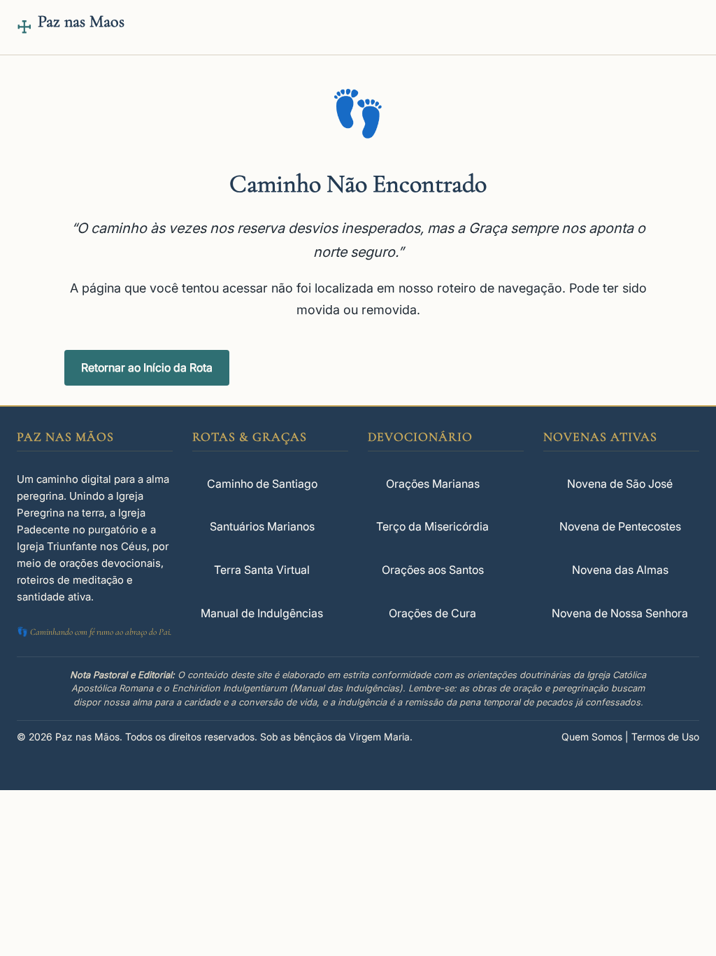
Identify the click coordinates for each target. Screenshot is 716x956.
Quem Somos (591, 737)
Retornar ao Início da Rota (147, 367)
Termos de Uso (665, 737)
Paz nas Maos (81, 21)
